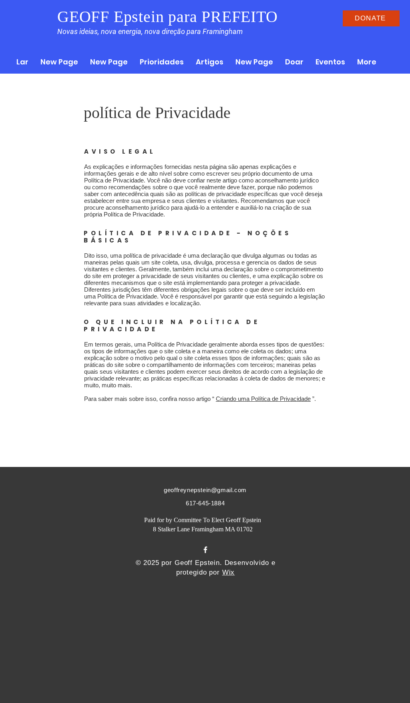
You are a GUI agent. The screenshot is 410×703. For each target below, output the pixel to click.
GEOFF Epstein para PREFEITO (167, 17)
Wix (228, 572)
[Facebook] (205, 549)
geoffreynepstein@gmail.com (205, 490)
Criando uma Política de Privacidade (263, 398)
